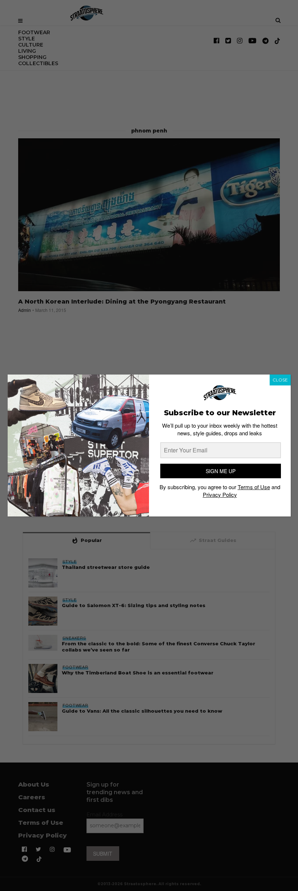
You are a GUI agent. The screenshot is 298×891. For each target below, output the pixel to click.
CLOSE (280, 380)
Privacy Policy (220, 494)
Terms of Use (254, 487)
